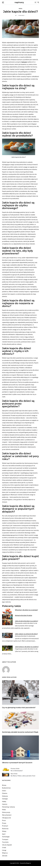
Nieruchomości (6, 815)
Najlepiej (24, 62)
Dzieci (4, 790)
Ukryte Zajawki (7, 845)
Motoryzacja (6, 812)
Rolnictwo (5, 828)
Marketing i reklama (8, 807)
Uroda (4, 847)
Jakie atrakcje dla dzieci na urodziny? (26, 621)
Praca (4, 820)
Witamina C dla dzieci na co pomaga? (26, 610)
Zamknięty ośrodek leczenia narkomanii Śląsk (20, 732)
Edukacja (5, 796)
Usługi (4, 850)
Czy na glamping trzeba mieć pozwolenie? (18, 707)
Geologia (5, 799)
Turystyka (5, 842)
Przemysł (5, 826)
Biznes (4, 785)
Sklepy (4, 831)
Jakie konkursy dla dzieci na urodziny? (27, 647)
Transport (5, 839)
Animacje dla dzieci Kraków (23, 615)
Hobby (4, 801)
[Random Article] (35, 2)
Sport (4, 834)
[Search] (38, 2)
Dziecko (4, 793)
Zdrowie (4, 855)
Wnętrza (5, 853)
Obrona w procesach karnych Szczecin (17, 763)
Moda (20, 8)
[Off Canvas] (3, 2)
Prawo (4, 823)
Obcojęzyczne (6, 818)
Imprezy (4, 804)
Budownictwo (6, 788)
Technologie (6, 836)
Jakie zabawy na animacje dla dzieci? (26, 634)
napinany (19, 2)
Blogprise (28, 863)
